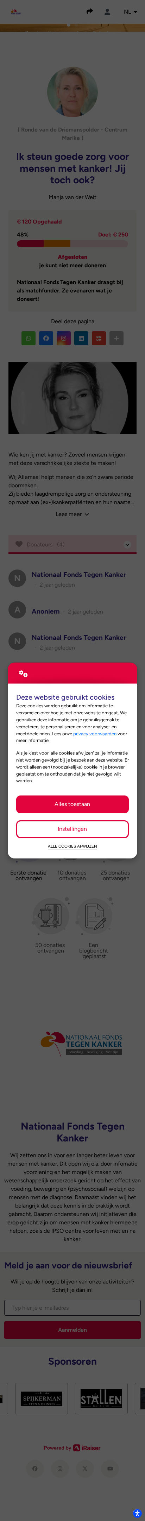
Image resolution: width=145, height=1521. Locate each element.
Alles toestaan (72, 804)
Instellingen (72, 829)
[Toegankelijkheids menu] (137, 1513)
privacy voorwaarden (94, 733)
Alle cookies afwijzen (72, 846)
